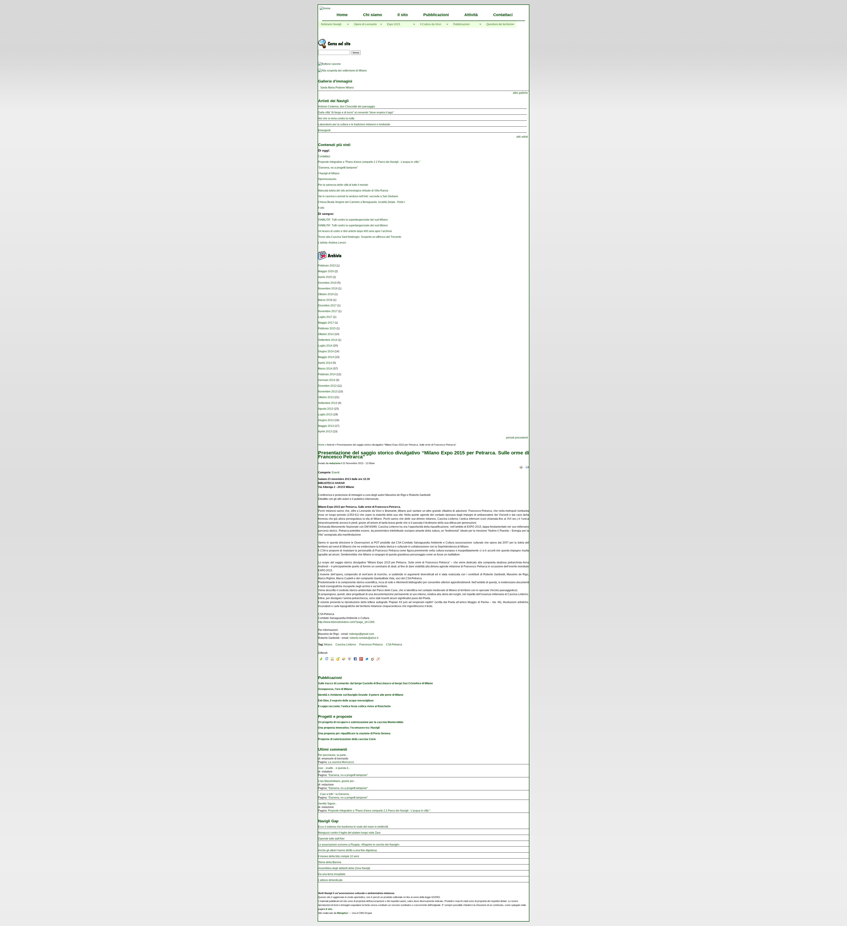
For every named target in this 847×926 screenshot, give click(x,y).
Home (342, 15)
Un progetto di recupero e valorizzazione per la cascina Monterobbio (360, 722)
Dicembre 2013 (327, 385)
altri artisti (522, 136)
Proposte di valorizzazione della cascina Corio (347, 739)
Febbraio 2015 (327, 328)
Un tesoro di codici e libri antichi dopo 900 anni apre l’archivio (355, 231)
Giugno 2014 (326, 351)
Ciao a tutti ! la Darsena (333, 794)
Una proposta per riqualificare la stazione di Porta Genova (354, 733)
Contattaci (503, 15)
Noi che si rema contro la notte (336, 118)
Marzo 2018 (325, 300)
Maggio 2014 (326, 357)
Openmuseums (327, 179)
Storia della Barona (329, 862)
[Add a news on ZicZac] (349, 659)
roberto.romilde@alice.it (364, 637)
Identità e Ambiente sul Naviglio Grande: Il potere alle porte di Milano (360, 694)
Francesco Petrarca (371, 644)
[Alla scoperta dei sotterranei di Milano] (342, 70)
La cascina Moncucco (341, 762)
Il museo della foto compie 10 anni (338, 856)
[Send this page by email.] (527, 467)
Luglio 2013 (325, 414)
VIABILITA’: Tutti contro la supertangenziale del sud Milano (353, 219)
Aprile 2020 (325, 277)
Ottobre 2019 (326, 294)
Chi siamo (372, 15)
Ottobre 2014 (326, 334)
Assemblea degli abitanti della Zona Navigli (344, 868)
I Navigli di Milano (328, 173)
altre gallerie (520, 92)
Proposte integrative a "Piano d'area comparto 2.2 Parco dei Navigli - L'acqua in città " (369, 161)
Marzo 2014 (325, 368)
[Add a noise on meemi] (327, 659)
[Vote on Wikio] (344, 659)
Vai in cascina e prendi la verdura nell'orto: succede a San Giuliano (358, 196)
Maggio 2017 (326, 322)
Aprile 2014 (325, 362)
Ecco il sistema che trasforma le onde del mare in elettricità (353, 826)
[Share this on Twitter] (367, 659)
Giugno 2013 (326, 420)
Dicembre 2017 (327, 305)
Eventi (335, 472)
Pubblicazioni (436, 15)
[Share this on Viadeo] (372, 659)
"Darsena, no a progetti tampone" (338, 167)
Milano (328, 644)
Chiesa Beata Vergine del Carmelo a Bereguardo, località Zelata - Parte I (361, 202)
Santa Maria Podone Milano (337, 87)
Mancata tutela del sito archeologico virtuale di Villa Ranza (353, 190)
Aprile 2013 (325, 431)
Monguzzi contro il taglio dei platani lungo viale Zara (349, 832)
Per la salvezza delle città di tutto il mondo (343, 184)
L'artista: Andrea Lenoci (332, 242)
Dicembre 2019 (327, 282)
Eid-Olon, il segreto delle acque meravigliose (346, 700)
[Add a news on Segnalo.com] (338, 659)
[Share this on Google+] (361, 659)
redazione (335, 463)
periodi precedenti (517, 437)
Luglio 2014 (325, 345)
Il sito (402, 15)
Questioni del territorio (498, 24)
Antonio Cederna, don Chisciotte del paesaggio (346, 106)
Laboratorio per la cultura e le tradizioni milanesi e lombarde (354, 124)
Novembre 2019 (327, 288)
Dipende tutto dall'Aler (331, 838)
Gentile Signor (326, 803)
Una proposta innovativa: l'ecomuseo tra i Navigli (349, 727)
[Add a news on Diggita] (321, 659)
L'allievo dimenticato (330, 880)
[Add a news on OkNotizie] (332, 659)
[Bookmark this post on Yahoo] (378, 659)
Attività (471, 15)
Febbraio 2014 (327, 374)
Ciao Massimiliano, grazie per (336, 781)
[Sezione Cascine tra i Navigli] (329, 64)
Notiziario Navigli (329, 24)
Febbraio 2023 (327, 265)
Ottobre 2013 (326, 397)
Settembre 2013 (327, 403)
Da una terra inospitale (331, 874)
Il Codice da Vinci (429, 24)
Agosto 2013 (325, 408)
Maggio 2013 (326, 425)
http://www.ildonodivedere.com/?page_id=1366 (346, 622)
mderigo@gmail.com (361, 633)
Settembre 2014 (327, 339)
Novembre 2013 (327, 391)
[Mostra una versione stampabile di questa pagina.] (521, 467)
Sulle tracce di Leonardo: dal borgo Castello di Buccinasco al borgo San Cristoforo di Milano (375, 683)
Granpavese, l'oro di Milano (335, 689)
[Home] (325, 8)
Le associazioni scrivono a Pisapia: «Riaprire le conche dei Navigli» (358, 844)
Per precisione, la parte (332, 755)
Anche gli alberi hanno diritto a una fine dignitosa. (347, 850)
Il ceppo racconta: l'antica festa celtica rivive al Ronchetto (354, 706)
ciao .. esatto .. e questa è (333, 768)
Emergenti (324, 130)
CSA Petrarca (394, 644)
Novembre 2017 (327, 311)
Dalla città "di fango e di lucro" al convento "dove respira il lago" (356, 112)
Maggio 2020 (326, 271)
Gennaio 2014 (326, 380)
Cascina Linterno (345, 644)
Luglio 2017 (325, 317)
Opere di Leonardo (364, 24)
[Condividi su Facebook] (355, 659)
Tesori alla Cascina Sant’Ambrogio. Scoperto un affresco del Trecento (359, 236)
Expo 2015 (392, 24)
